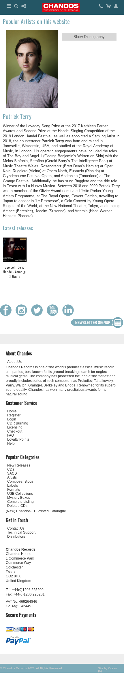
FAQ (10, 435)
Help (11, 443)
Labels (12, 486)
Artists (12, 477)
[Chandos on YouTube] (54, 314)
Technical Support (21, 532)
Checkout (14, 431)
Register (13, 415)
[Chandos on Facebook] (7, 314)
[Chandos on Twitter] (38, 314)
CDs (10, 469)
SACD (12, 473)
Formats (13, 490)
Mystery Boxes (18, 498)
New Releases (18, 465)
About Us (14, 362)
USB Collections (20, 494)
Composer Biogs (20, 481)
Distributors (16, 536)
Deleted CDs (17, 506)
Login (11, 419)
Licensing (14, 427)
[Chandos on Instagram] (23, 314)
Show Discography (89, 37)
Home (12, 411)
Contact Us (16, 528)
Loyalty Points (18, 439)
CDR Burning (17, 423)
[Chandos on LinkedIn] (69, 314)
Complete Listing (20, 502)
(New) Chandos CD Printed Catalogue (36, 511)
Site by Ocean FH (107, 670)
